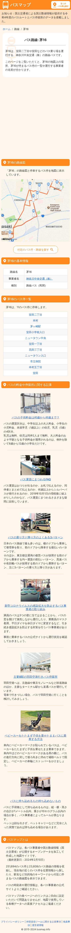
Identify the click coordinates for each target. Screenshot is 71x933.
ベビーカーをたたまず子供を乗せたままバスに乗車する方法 (35, 737)
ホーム (7, 29)
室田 (35, 373)
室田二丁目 (35, 314)
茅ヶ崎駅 (35, 326)
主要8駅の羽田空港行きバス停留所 (35, 676)
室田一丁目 (35, 343)
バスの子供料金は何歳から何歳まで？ (35, 417)
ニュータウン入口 (35, 355)
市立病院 (35, 361)
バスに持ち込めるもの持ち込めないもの (35, 801)
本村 (35, 320)
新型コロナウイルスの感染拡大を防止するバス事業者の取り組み (35, 607)
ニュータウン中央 (35, 338)
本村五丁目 (35, 367)
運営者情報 (38, 925)
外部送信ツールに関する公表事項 (43, 921)
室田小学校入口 (35, 332)
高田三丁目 (35, 349)
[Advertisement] (35, 117)
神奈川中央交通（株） (39, 278)
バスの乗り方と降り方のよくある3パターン (35, 537)
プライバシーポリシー (12, 921)
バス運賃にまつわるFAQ (35, 479)
